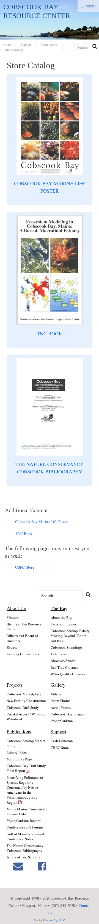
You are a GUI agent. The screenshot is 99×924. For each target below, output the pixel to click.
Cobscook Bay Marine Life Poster (41, 521)
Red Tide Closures (64, 667)
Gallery (58, 684)
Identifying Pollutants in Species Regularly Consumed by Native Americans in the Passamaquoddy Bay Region (25, 790)
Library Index (17, 752)
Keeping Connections (23, 653)
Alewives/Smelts (63, 660)
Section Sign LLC (55, 920)
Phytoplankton (62, 720)
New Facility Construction (26, 700)
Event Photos (60, 700)
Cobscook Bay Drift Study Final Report (26, 768)
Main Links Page (19, 759)
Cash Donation (62, 740)
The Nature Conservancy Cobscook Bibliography (25, 848)
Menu (91, 6)
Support (58, 731)
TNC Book (23, 533)
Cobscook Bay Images (67, 714)
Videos (56, 694)
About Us (16, 608)
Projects (15, 684)
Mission (13, 617)
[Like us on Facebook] (42, 865)
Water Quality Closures (68, 674)
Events (12, 647)
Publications (19, 731)
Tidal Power (59, 653)
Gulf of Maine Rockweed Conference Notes (25, 836)
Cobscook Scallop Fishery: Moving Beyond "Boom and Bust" (71, 635)
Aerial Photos (61, 707)
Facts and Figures (63, 624)
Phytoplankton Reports (24, 820)
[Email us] (18, 865)
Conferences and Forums (25, 827)
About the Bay (61, 617)
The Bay (59, 608)
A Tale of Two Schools (23, 857)
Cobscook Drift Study (23, 707)
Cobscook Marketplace (24, 694)
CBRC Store (24, 567)
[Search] (94, 46)
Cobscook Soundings (66, 647)
